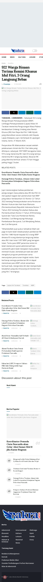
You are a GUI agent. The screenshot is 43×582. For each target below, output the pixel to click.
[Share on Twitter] (14, 112)
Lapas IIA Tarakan (13, 285)
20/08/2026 (14, 371)
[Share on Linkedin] (22, 112)
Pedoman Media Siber (10, 560)
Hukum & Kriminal (5, 541)
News (12, 57)
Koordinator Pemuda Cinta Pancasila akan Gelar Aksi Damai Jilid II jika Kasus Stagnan (15, 308)
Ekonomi (5, 533)
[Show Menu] (3, 50)
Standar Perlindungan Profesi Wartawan (18, 563)
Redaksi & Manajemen (10, 554)
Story (32, 540)
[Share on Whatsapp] (29, 112)
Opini (32, 533)
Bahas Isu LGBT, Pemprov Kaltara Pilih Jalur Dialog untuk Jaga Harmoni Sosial (14, 365)
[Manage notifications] (5, 577)
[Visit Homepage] (18, 50)
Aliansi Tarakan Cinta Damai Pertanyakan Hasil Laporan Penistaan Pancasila (12, 351)
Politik (32, 536)
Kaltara (22, 57)
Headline (10, 63)
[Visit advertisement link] (21, 1)
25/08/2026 (14, 356)
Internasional (21, 530)
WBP (32, 285)
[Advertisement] (21, 25)
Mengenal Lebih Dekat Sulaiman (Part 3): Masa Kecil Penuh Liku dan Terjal (26, 460)
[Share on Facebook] (5, 112)
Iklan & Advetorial (9, 566)
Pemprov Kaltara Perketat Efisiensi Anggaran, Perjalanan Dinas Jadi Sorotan (25, 492)
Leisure (32, 57)
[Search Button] (40, 50)
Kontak (4, 557)
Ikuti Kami (11, 385)
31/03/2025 (17, 84)
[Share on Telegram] (37, 112)
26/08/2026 (14, 313)
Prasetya (7, 84)
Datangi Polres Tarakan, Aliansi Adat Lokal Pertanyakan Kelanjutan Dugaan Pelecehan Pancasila (20, 181)
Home (4, 57)
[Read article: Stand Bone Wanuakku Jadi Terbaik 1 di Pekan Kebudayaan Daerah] (35, 338)
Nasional (19, 540)
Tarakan (26, 285)
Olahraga (33, 530)
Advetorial (6, 530)
